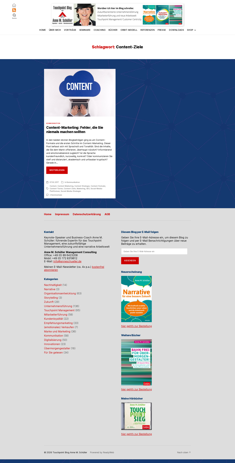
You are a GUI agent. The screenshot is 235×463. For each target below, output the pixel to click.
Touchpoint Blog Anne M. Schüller (70, 452)
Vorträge (70, 30)
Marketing (81, 189)
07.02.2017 (54, 182)
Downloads (176, 30)
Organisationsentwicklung (60, 293)
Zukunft (49, 301)
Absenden (130, 260)
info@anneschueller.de (67, 261)
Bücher (113, 30)
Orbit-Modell (129, 30)
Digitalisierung (52, 339)
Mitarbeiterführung (55, 314)
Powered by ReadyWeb (102, 452)
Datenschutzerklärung (87, 214)
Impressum (62, 214)
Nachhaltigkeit (53, 285)
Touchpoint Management (59, 310)
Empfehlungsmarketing (58, 323)
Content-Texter (56, 189)
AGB (107, 214)
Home (42, 30)
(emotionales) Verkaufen (59, 327)
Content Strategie (82, 186)
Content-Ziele (70, 189)
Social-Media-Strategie (71, 191)
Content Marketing (65, 186)
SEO (88, 189)
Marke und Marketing (57, 331)
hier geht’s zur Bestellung (136, 326)
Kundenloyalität (53, 318)
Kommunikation (53, 123)
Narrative (49, 289)
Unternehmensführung (58, 306)
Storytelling (51, 297)
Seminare (85, 30)
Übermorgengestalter (57, 348)
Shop (190, 30)
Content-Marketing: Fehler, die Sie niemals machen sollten (74, 129)
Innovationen (52, 344)
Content (53, 186)
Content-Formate (98, 186)
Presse (162, 30)
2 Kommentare (56, 195)
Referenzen (148, 30)
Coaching (100, 30)
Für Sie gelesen (53, 352)
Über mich (55, 30)
